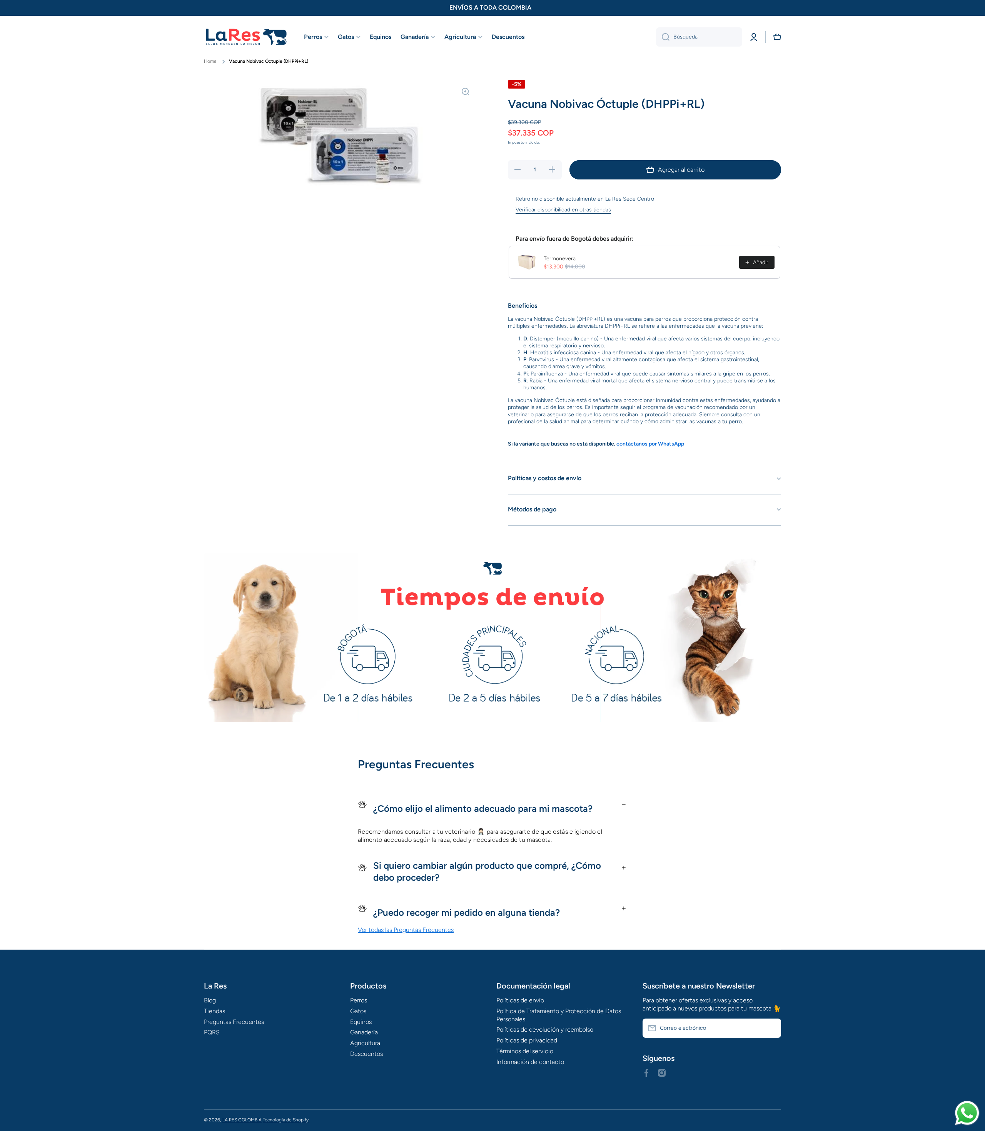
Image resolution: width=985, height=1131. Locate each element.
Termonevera (560, 258)
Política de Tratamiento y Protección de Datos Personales (558, 1015)
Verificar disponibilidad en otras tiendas (563, 209)
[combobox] (699, 37)
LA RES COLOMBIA (242, 1120)
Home (210, 61)
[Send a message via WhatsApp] (967, 1113)
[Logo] (246, 37)
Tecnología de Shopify (286, 1120)
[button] (777, 37)
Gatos (358, 1011)
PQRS (212, 1032)
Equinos (361, 1021)
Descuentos (366, 1053)
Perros (358, 1000)
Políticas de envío (520, 1000)
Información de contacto (530, 1062)
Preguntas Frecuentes (234, 1021)
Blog (210, 1000)
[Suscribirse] (771, 1028)
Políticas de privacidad (526, 1040)
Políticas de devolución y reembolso (544, 1029)
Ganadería (364, 1032)
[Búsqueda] (662, 37)
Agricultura (365, 1043)
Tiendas (214, 1011)
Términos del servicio (524, 1051)
